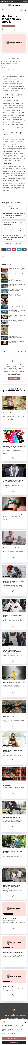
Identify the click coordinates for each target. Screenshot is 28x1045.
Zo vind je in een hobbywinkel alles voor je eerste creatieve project (17, 269)
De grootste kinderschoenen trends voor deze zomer (12, 885)
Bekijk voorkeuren (14, 1042)
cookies (4, 1032)
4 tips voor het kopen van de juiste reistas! (13, 852)
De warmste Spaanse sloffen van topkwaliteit (13, 784)
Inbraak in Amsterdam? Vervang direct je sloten (16, 331)
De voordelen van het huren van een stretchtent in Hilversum (17, 311)
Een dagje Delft (8, 986)
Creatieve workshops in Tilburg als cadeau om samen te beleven (16, 300)
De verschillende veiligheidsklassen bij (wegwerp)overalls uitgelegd (12, 650)
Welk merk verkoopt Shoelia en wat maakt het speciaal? (14, 230)
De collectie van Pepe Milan (9, 63)
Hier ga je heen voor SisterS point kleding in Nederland (13, 582)
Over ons (4, 65)
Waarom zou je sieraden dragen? (13, 952)
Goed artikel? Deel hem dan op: (12, 70)
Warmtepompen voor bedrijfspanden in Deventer (15, 337)
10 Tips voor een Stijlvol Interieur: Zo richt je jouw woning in (13, 919)
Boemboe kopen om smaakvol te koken (16, 316)
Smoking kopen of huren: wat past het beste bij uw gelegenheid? (13, 481)
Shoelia (6, 166)
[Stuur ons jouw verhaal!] (14, 360)
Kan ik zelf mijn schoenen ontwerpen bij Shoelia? (14, 208)
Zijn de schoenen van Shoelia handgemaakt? (14, 223)
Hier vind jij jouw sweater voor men (12, 616)
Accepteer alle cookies (14, 1038)
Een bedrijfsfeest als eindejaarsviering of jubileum (15, 295)
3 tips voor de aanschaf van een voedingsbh (12, 750)
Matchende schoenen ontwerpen (11, 61)
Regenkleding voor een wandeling (14, 682)
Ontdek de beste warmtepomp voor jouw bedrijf (17, 285)
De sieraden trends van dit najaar (13, 514)
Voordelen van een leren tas (11, 817)
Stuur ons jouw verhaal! (14, 365)
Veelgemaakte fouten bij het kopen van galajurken (17, 326)
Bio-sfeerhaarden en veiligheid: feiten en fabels (16, 342)
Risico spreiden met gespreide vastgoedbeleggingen (15, 290)
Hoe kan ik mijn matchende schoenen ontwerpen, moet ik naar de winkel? (14, 237)
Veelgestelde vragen (7, 67)
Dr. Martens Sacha (8, 716)
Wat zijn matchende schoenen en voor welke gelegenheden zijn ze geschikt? (14, 215)
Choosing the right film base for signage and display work (16, 279)
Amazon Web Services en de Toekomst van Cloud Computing (16, 305)
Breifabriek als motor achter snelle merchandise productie (14, 447)
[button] (25, 1022)
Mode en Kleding (8, 26)
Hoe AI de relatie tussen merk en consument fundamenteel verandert (17, 321)
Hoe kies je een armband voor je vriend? (13, 548)
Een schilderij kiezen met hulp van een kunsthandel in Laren (16, 274)
